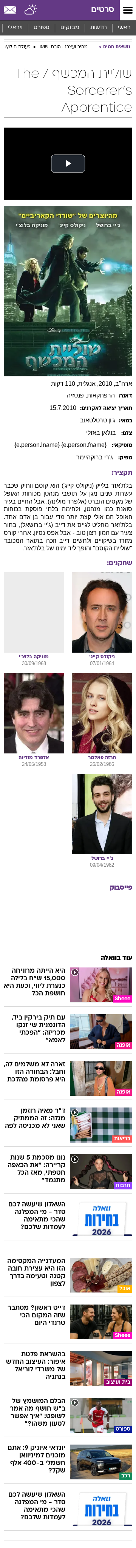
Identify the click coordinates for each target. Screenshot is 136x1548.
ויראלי (15, 28)
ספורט (41, 28)
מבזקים (69, 28)
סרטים (102, 10)
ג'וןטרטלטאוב (97, 420)
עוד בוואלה (116, 958)
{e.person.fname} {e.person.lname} (61, 445)
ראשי (124, 28)
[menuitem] (98, 28)
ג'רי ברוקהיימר (95, 457)
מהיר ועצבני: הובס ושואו (64, 47)
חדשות (98, 28)
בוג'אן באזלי (101, 433)
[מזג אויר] (31, 10)
